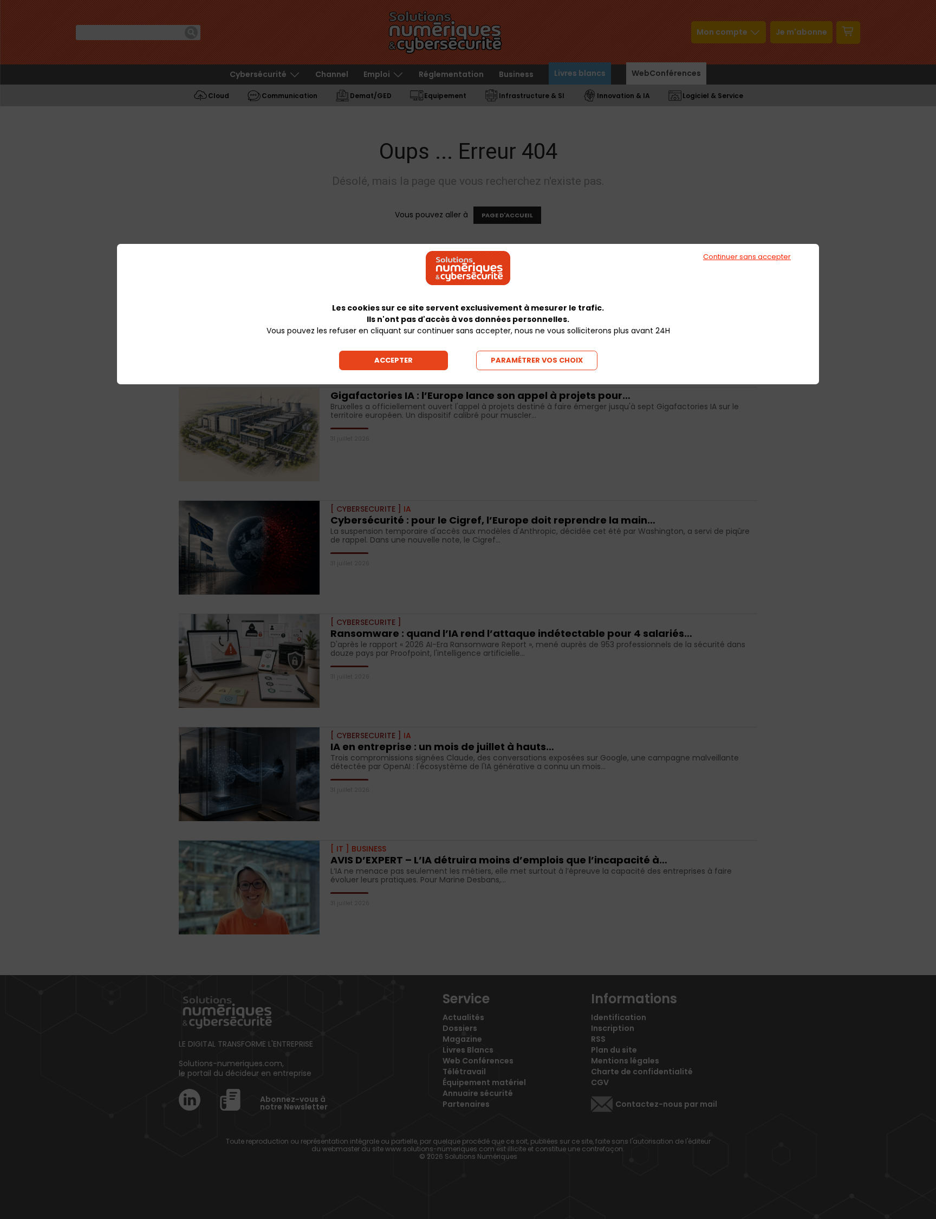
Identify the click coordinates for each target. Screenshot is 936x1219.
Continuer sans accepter (747, 256)
